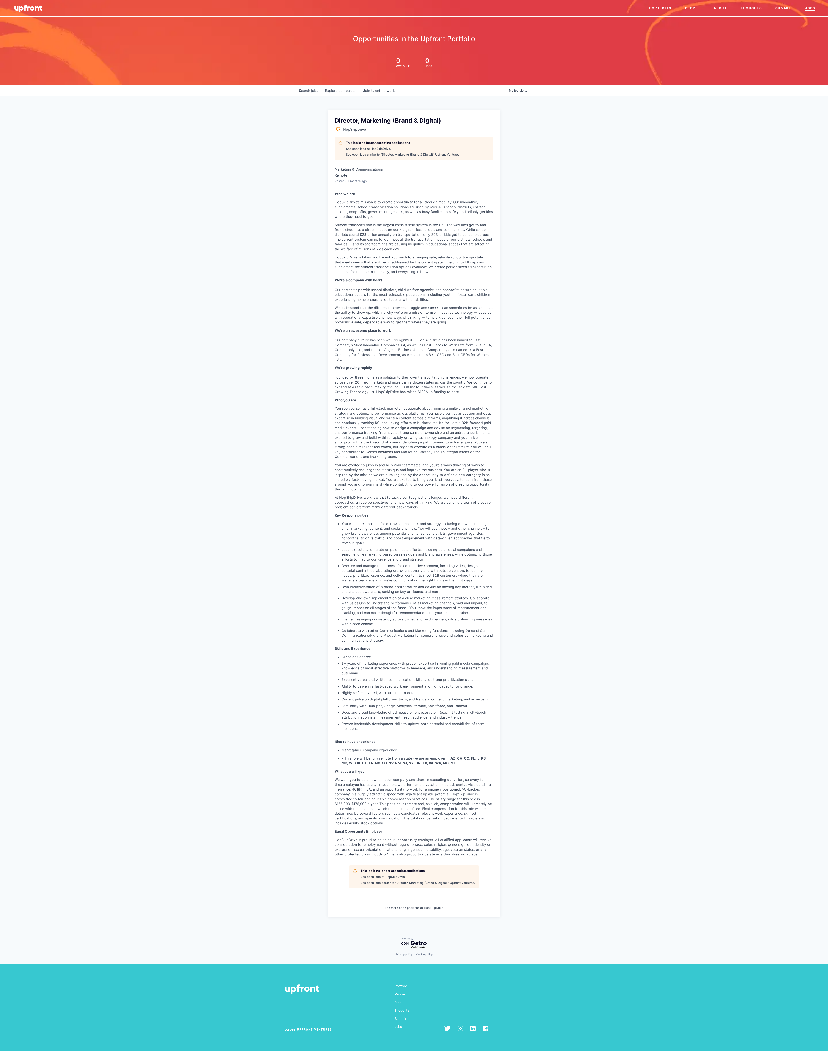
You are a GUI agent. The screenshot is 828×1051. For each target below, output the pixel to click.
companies (340, 90)
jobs (308, 90)
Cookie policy (424, 954)
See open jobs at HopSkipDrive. (368, 148)
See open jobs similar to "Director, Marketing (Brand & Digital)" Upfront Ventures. (403, 154)
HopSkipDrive (346, 202)
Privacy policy (404, 954)
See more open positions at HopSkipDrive (414, 908)
